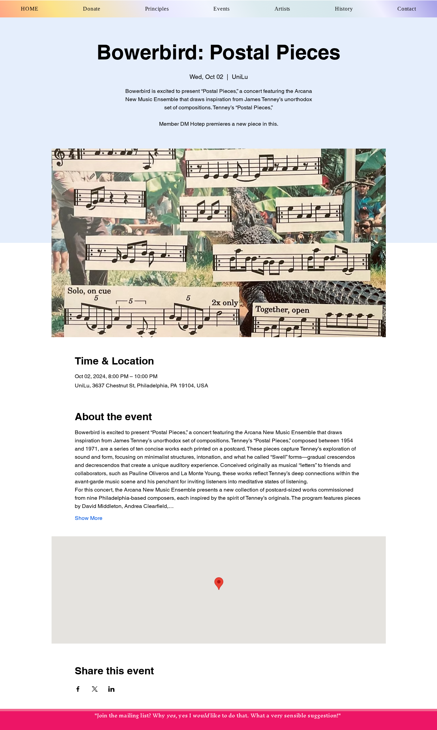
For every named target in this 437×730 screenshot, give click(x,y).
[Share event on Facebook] (78, 689)
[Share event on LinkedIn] (111, 689)
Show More (88, 518)
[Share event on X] (94, 689)
